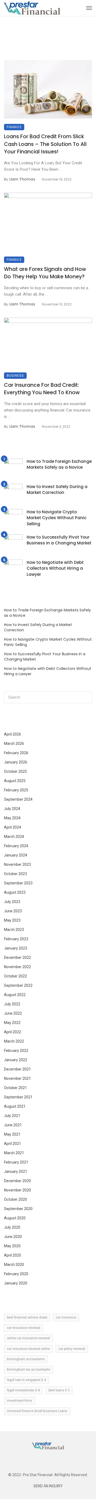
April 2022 (12, 1032)
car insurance (66, 1317)
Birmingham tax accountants (28, 1369)
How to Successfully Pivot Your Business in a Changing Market (59, 540)
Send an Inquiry (48, 1486)
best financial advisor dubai (27, 1317)
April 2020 (12, 1255)
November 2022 (17, 967)
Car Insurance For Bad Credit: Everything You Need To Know (42, 388)
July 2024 (12, 809)
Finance (14, 127)
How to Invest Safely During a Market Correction (57, 490)
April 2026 (12, 734)
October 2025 (15, 771)
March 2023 (14, 929)
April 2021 (12, 1143)
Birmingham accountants (26, 1359)
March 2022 (14, 1041)
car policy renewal (71, 1349)
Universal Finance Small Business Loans (37, 1411)
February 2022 (16, 1050)
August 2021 (15, 1106)
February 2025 (16, 790)
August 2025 (15, 781)
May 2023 (12, 920)
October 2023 (15, 874)
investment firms (19, 1401)
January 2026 (15, 762)
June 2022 (13, 1013)
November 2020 (17, 1190)
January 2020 (15, 1283)
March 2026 (14, 743)
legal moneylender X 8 (23, 1390)
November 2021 (17, 1078)
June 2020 (13, 1237)
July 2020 (12, 1227)
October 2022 (15, 976)
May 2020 (12, 1246)
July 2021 (12, 1116)
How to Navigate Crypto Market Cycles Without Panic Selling (56, 518)
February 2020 (16, 1274)
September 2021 (18, 1097)
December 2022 (17, 957)
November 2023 (17, 864)
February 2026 (16, 753)
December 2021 (17, 1069)
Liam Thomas (22, 179)
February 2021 (16, 1162)
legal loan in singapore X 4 (26, 1380)
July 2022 (12, 1004)
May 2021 (12, 1134)
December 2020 (17, 1181)
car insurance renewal (23, 1328)
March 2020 (14, 1264)
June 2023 (13, 911)
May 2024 (12, 818)
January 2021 (15, 1171)
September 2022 (18, 985)
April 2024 (12, 827)
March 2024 (14, 836)
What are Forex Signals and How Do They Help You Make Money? (45, 273)
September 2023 (18, 883)
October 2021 (15, 1088)
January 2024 (15, 855)
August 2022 (15, 995)
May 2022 (12, 1023)
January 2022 (15, 1060)
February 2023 (16, 939)
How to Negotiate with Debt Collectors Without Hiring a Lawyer (55, 568)
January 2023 (15, 948)
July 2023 (12, 902)
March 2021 (14, 1153)
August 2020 (15, 1218)
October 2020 (15, 1199)
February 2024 (16, 846)
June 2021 (13, 1125)
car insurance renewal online (28, 1349)
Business (15, 375)
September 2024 (18, 799)
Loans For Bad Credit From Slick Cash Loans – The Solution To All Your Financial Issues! (45, 144)
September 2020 (18, 1209)
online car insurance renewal (28, 1338)
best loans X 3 (59, 1390)
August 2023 (15, 892)
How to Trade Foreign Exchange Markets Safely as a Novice (59, 464)
